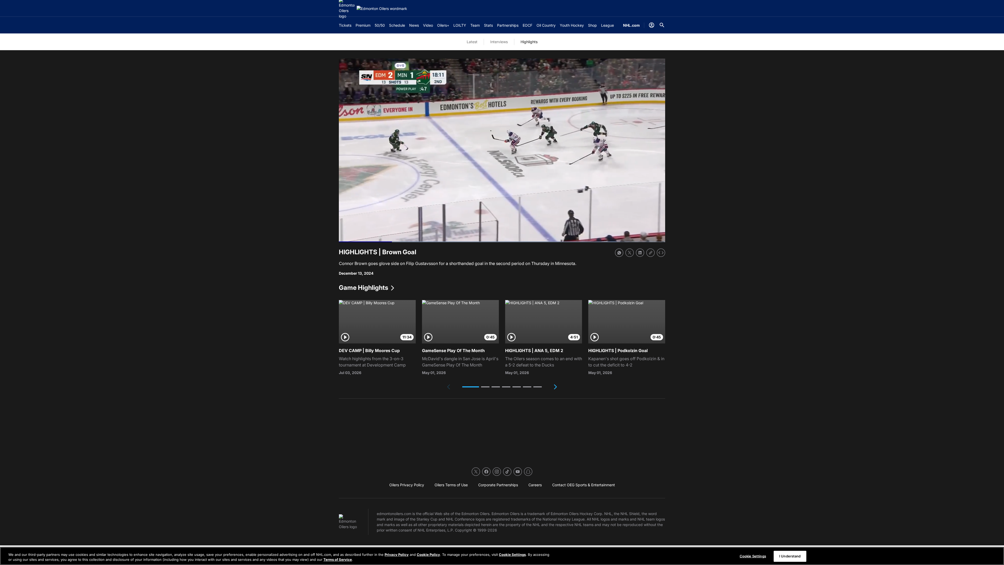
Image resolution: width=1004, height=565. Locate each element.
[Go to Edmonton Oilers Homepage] (382, 8)
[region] (502, 556)
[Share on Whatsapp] (619, 252)
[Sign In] (651, 25)
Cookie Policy (428, 554)
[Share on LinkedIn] (640, 252)
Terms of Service (337, 559)
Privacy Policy (397, 554)
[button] (470, 386)
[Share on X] (629, 252)
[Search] (662, 25)
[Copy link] (650, 252)
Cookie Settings (512, 554)
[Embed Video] (661, 252)
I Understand (790, 556)
